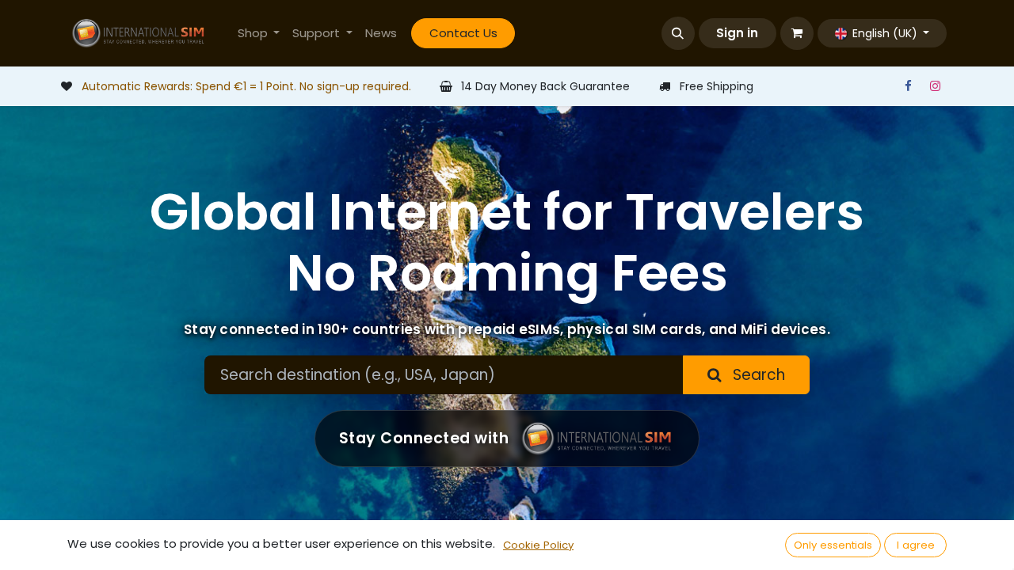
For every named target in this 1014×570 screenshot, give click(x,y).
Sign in (737, 33)
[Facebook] (908, 86)
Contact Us (463, 33)
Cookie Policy (538, 545)
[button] (678, 33)
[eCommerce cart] (797, 33)
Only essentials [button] (833, 545)
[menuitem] (259, 33)
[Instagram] (935, 86)
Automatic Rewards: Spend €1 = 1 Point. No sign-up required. (246, 86)
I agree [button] (916, 545)
